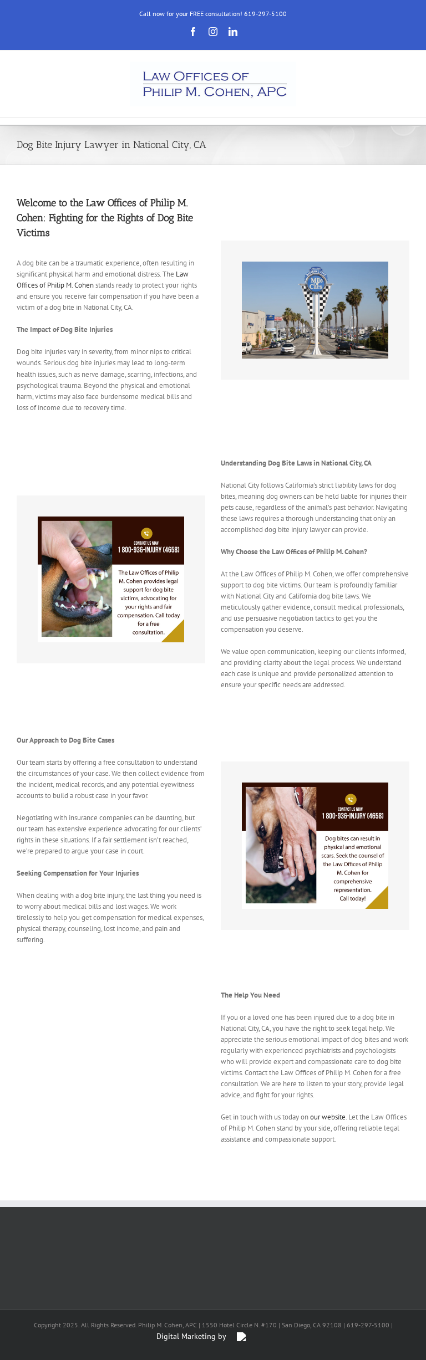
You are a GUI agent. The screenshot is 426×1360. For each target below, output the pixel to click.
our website (328, 1117)
